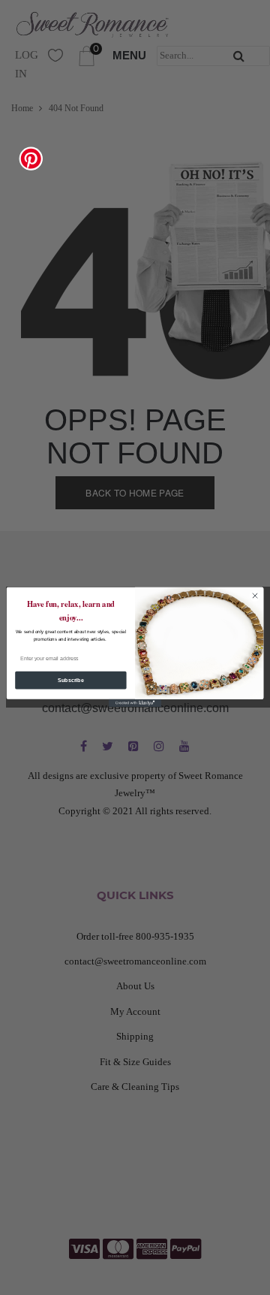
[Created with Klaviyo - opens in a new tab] (135, 703)
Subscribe (70, 680)
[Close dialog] (254, 596)
